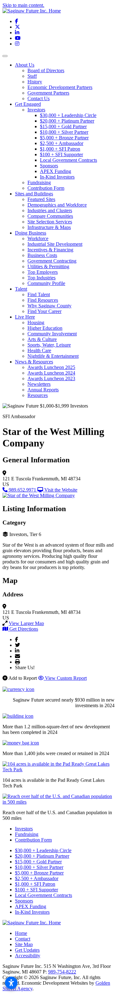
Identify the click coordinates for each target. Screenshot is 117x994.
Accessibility (27, 955)
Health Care (39, 350)
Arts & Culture (42, 339)
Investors (36, 109)
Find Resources (42, 300)
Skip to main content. (23, 5)
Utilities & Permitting (48, 266)
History (34, 81)
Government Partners (48, 93)
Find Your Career (44, 311)
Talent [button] (21, 289)
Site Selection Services (49, 221)
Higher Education (44, 328)
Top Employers (42, 272)
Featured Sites (41, 199)
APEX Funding (55, 171)
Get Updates (27, 950)
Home (21, 933)
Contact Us (38, 98)
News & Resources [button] (34, 361)
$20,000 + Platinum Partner (67, 121)
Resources (37, 395)
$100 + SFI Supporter (61, 154)
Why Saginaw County (49, 305)
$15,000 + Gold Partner (63, 126)
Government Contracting (51, 261)
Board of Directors (45, 70)
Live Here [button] (25, 317)
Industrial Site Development (54, 244)
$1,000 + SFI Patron (60, 149)
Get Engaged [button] (28, 104)
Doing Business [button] (30, 233)
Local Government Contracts (68, 160)
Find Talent (38, 294)
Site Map (24, 944)
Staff (32, 76)
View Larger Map (26, 623)
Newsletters (39, 384)
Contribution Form (45, 188)
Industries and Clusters (49, 210)
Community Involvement (52, 333)
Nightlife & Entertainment (53, 356)
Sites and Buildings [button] (34, 193)
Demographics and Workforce (57, 205)
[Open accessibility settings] (11, 983)
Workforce (37, 238)
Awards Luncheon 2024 (51, 373)
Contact (22, 938)
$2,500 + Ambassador (61, 143)
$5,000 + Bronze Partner (64, 137)
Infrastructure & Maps (49, 227)
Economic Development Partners (59, 87)
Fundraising (39, 182)
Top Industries (41, 277)
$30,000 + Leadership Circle (68, 115)
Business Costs (42, 255)
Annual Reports (43, 389)
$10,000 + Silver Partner (64, 132)
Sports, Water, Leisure (49, 345)
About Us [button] (24, 65)
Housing (35, 322)
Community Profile (46, 283)
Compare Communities (50, 216)
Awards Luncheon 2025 (51, 367)
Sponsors (49, 165)
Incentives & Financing (50, 249)
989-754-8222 (62, 971)
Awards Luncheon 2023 (51, 378)
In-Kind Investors (57, 177)
